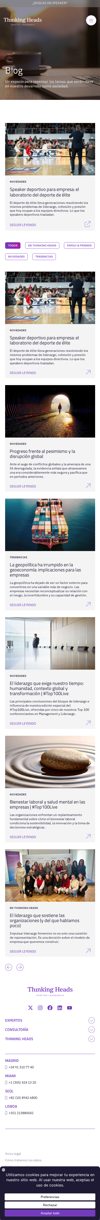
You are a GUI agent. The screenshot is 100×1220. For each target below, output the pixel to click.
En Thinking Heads (42, 245)
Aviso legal (13, 1154)
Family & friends (79, 245)
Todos (12, 245)
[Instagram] (40, 1007)
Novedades (16, 256)
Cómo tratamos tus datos (23, 1160)
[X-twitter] (30, 1007)
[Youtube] (69, 1007)
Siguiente (18, 960)
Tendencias (44, 256)
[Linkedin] (59, 1007)
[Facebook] (50, 1007)
